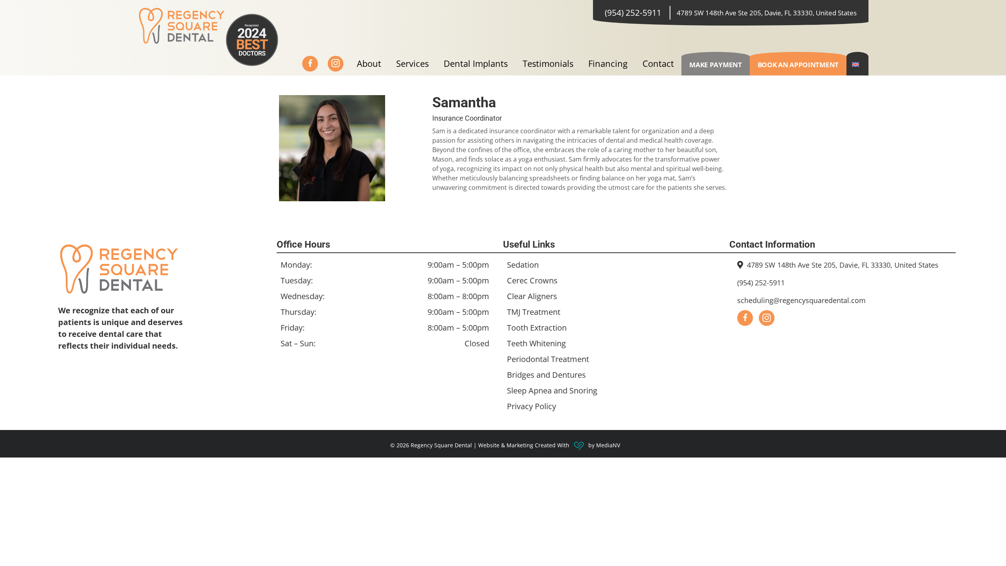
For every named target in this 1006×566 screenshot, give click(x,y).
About (369, 63)
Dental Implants (476, 63)
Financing (608, 63)
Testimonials (548, 63)
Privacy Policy (531, 406)
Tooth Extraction (537, 327)
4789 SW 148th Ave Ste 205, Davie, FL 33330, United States (767, 12)
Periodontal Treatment (548, 359)
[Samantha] (337, 147)
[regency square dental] (182, 25)
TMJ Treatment (533, 312)
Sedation (523, 264)
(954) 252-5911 (633, 12)
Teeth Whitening (536, 343)
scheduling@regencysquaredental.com (801, 300)
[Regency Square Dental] (160, 269)
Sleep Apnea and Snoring (552, 390)
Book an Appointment (798, 64)
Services (412, 63)
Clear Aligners (532, 296)
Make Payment (715, 64)
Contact (658, 63)
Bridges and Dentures (546, 374)
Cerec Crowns (532, 280)
